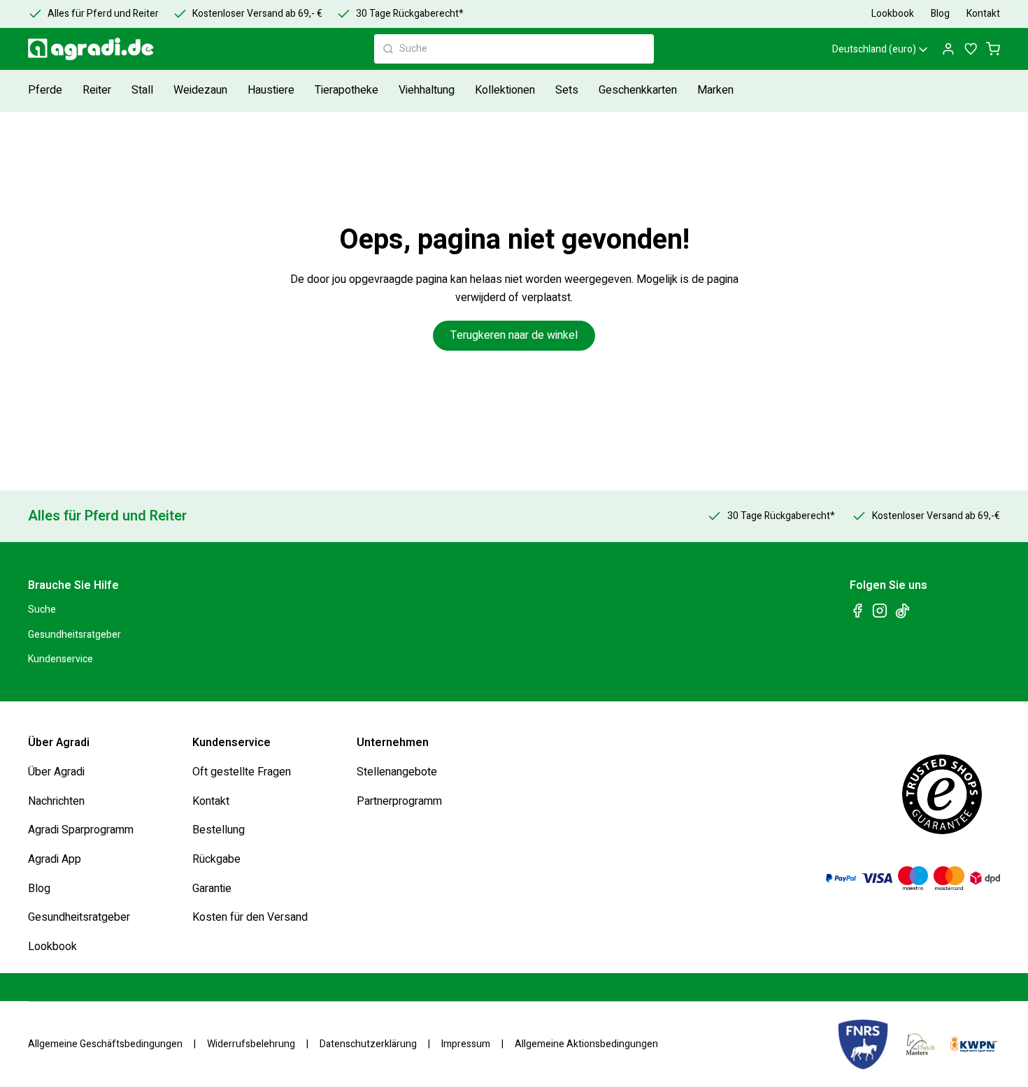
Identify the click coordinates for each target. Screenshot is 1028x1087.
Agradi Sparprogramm (81, 830)
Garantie (211, 888)
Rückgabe (216, 859)
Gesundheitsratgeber (74, 634)
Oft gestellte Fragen (241, 772)
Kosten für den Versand (250, 917)
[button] (47, 90)
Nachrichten (56, 801)
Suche (42, 609)
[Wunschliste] (971, 49)
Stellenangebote (397, 772)
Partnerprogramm (399, 801)
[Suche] (388, 48)
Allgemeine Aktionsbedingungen (586, 1044)
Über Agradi (56, 772)
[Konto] (948, 49)
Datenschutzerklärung (368, 1044)
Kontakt (210, 801)
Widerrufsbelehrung (251, 1044)
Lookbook (52, 946)
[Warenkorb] (993, 49)
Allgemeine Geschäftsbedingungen (105, 1044)
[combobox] (514, 49)
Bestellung (218, 830)
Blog (39, 888)
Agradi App (54, 859)
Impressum (465, 1044)
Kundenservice (60, 659)
